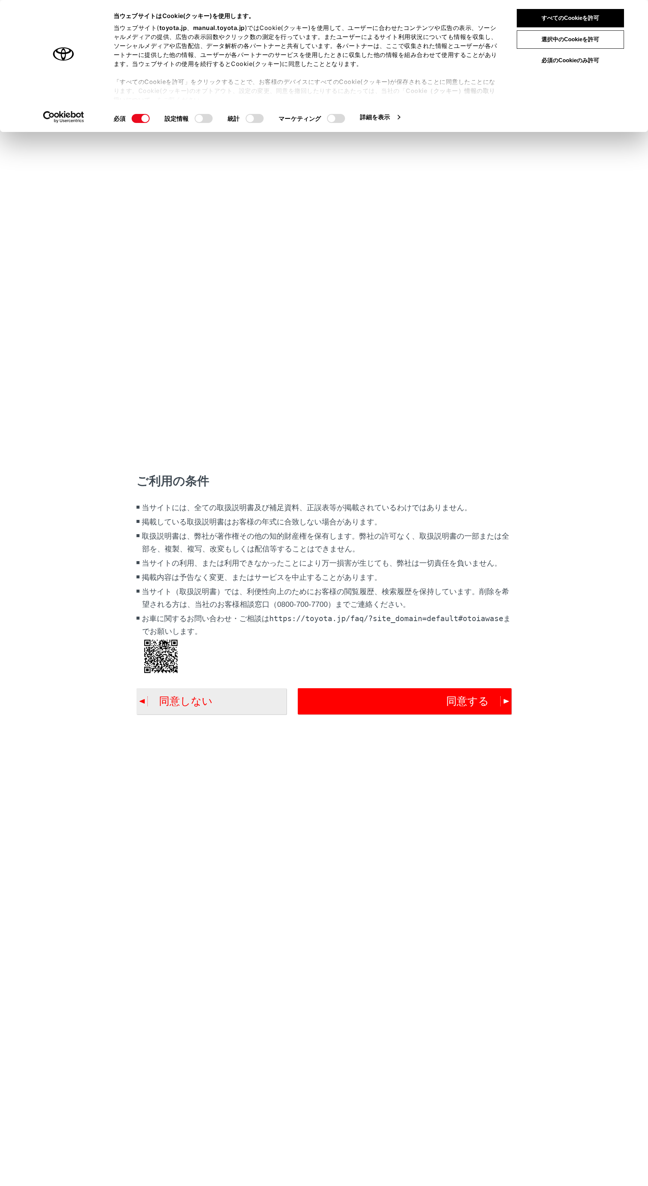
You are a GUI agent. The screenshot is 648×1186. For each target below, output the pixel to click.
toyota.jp (173, 27)
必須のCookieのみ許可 (570, 60)
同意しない (186, 701)
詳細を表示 (375, 117)
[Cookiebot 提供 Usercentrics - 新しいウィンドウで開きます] (63, 117)
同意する (467, 701)
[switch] (204, 118)
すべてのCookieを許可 (570, 18)
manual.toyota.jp (219, 27)
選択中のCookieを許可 (570, 39)
